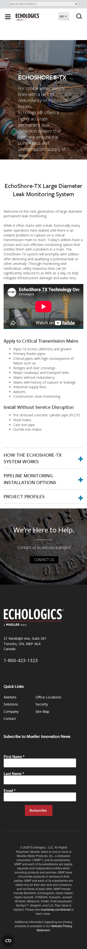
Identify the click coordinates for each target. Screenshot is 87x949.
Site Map (42, 711)
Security (42, 704)
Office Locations (48, 697)
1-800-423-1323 (21, 660)
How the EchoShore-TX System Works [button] (33, 458)
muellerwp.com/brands (56, 909)
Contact (10, 718)
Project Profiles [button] (24, 496)
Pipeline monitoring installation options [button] (30, 479)
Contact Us (44, 559)
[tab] (43, 458)
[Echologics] (28, 16)
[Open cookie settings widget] (8, 941)
